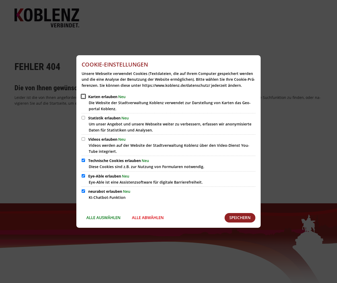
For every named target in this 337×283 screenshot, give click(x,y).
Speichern (240, 217)
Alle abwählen (148, 217)
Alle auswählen (103, 217)
